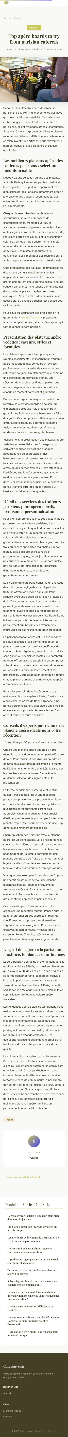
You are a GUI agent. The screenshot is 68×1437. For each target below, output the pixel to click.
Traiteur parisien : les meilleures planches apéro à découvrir (32, 1272)
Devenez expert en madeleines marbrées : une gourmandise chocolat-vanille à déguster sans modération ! (33, 1295)
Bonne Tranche (30, 317)
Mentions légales (12, 1410)
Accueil (7, 18)
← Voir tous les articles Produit (21, 1177)
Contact (7, 1416)
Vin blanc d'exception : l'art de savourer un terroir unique (32, 1228)
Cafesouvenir (14, 1366)
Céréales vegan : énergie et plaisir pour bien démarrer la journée (33, 1217)
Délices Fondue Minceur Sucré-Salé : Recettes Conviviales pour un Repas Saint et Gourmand (34, 1321)
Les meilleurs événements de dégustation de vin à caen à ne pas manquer (33, 1239)
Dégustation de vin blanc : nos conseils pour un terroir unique (32, 1333)
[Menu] (61, 3)
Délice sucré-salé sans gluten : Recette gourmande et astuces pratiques (29, 1250)
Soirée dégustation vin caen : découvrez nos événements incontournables (32, 1283)
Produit (18, 18)
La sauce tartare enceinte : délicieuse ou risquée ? (30, 1308)
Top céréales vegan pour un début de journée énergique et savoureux (33, 1261)
